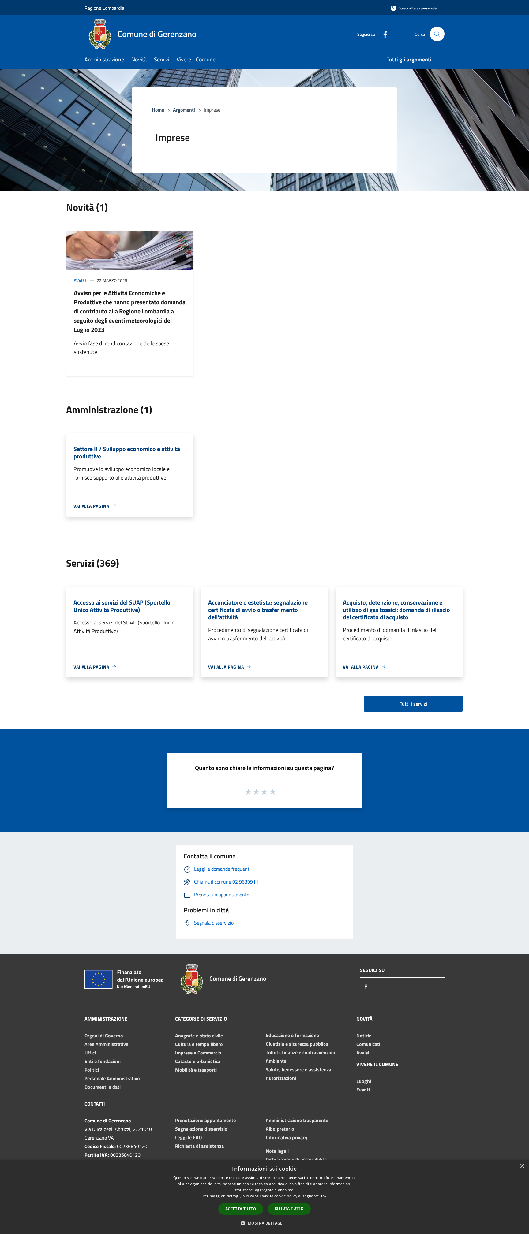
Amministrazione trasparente (297, 1120)
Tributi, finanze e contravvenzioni (301, 1052)
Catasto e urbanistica (197, 1061)
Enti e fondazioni (102, 1061)
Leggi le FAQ (188, 1137)
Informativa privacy (286, 1137)
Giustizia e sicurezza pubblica (297, 1043)
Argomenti (184, 109)
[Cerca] (437, 34)
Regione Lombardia (104, 8)
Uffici (90, 1052)
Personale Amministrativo (112, 1078)
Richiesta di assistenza (199, 1146)
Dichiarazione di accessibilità (296, 1159)
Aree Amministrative (106, 1044)
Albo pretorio (280, 1128)
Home (158, 109)
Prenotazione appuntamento (205, 1120)
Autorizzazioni (281, 1078)
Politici (91, 1069)
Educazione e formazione (292, 1035)
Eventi (363, 1089)
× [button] (522, 1166)
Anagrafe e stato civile (199, 1035)
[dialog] (264, 1197)
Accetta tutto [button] (240, 1208)
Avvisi (80, 280)
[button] (264, 1223)
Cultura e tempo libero (199, 1044)
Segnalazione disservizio (201, 1128)
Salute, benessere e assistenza (298, 1069)
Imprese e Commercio (198, 1052)
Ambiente (276, 1061)
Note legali (277, 1150)
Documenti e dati (102, 1087)
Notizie (363, 1035)
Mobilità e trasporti (196, 1069)
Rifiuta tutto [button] (289, 1208)
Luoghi (363, 1081)
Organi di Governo (103, 1035)
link (323, 1196)
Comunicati (368, 1044)
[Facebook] (383, 34)
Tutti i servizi (413, 703)
